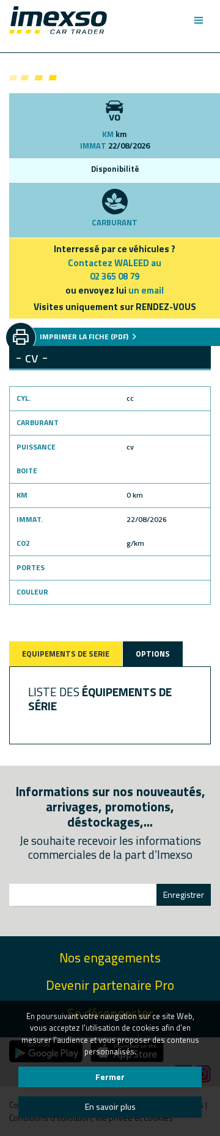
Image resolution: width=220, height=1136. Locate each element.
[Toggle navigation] (198, 20)
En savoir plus (110, 1106)
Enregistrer (183, 894)
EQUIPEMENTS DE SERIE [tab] (65, 653)
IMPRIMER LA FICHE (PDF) (85, 336)
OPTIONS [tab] (153, 653)
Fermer (110, 1076)
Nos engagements (110, 957)
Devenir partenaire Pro (110, 985)
